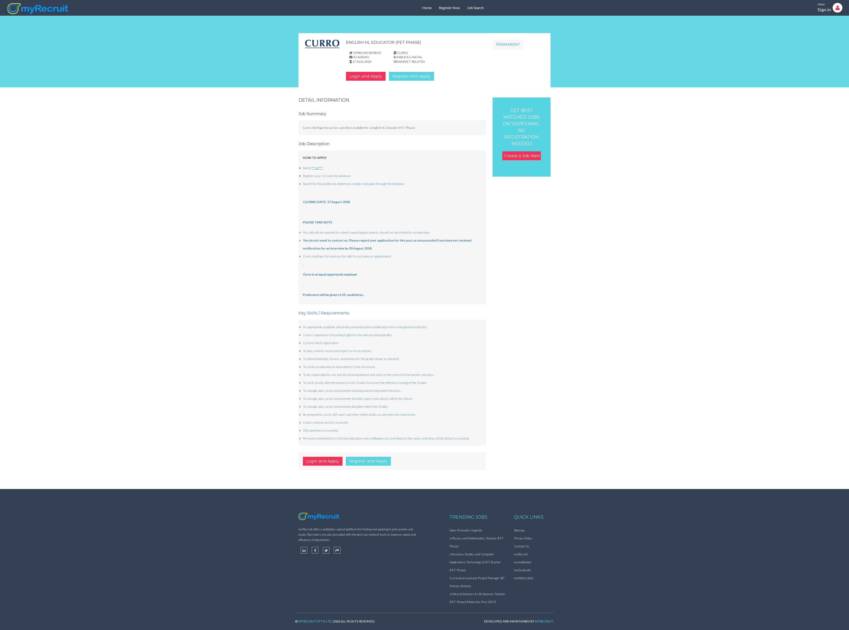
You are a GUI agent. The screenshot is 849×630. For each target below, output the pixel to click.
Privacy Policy (523, 538)
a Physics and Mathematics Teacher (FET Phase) (476, 542)
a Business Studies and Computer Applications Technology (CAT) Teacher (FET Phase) (475, 562)
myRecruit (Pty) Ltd (315, 621)
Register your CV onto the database (327, 176)
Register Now (449, 8)
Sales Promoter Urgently (465, 530)
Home (427, 8)
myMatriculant (523, 578)
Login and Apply (366, 76)
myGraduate (522, 570)
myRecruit (521, 554)
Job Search (475, 8)
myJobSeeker (523, 562)
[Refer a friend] (337, 550)
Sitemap (519, 530)
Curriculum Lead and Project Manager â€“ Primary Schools (477, 582)
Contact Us (521, 546)
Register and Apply (411, 76)
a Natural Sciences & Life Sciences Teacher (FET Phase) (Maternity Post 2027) (477, 598)
